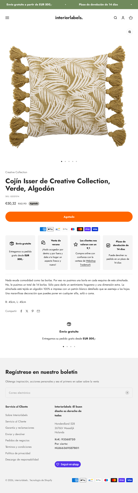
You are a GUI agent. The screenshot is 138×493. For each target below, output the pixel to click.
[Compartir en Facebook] (21, 311)
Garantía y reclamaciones (19, 428)
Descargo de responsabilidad (22, 459)
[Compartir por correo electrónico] (38, 311)
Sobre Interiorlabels (16, 415)
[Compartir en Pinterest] (33, 311)
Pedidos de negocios (17, 440)
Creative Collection (16, 172)
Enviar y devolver (15, 434)
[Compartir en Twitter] (27, 311)
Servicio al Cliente (15, 421)
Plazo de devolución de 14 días (96, 4)
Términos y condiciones (18, 447)
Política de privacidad (17, 453)
